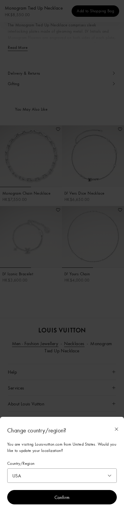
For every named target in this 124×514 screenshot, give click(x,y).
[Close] (116, 429)
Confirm (62, 497)
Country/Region (21, 463)
